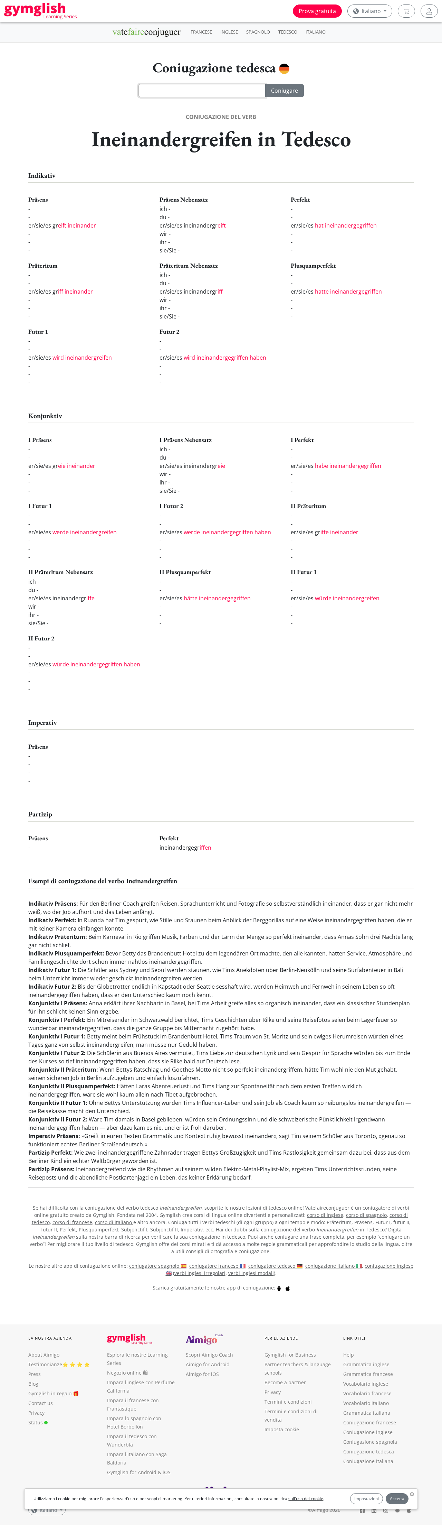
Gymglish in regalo (49, 1393)
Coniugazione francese (369, 1422)
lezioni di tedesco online (274, 1207)
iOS (167, 1472)
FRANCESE (201, 32)
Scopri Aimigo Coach (209, 1354)
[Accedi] (429, 11)
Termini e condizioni (288, 1401)
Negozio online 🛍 (127, 1372)
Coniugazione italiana (368, 1461)
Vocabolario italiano (366, 1403)
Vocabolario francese (367, 1393)
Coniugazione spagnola (370, 1442)
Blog (33, 1383)
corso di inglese (325, 1215)
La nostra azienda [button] (50, 1338)
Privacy (36, 1413)
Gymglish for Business (290, 1354)
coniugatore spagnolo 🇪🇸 (157, 1266)
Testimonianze (45, 1364)
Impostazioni (366, 1498)
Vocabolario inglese (365, 1383)
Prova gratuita (317, 11)
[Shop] (406, 11)
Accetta (397, 1498)
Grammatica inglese (366, 1364)
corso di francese (72, 1222)
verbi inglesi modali (251, 1273)
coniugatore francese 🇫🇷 (217, 1266)
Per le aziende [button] (281, 1338)
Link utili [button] (354, 1338)
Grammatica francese (368, 1374)
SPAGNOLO (258, 32)
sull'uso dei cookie (305, 1498)
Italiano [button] (371, 11)
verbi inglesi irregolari (199, 1273)
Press (34, 1374)
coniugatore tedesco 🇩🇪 (275, 1266)
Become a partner (285, 1382)
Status (36, 1422)
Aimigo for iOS (202, 1374)
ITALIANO (316, 32)
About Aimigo (43, 1354)
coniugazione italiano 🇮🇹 (333, 1266)
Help (348, 1354)
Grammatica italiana (366, 1413)
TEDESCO (287, 32)
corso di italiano (114, 1222)
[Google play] (279, 1287)
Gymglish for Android (131, 1472)
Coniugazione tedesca (368, 1451)
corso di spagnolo (366, 1215)
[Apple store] (288, 1287)
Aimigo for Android (208, 1364)
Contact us (40, 1403)
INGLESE (229, 32)
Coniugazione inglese (368, 1432)
